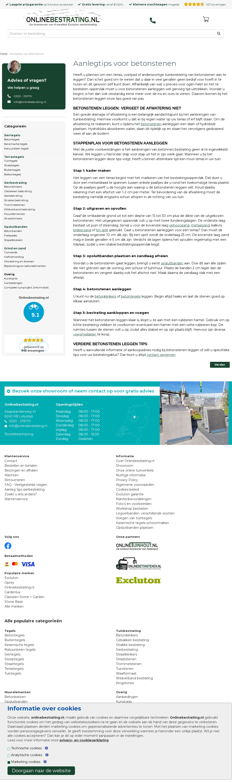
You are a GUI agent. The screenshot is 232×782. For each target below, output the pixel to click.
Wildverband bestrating (19, 209)
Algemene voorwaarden (135, 485)
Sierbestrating (15, 182)
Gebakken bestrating (18, 191)
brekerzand (82, 230)
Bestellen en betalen (21, 466)
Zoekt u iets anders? (21, 494)
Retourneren (15, 480)
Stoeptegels (11, 165)
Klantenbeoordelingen (133, 499)
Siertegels (12, 135)
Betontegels (11, 139)
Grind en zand (15, 248)
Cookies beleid (127, 489)
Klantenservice (16, 499)
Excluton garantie (130, 494)
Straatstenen (126, 659)
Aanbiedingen (13, 283)
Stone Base (14, 602)
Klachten (12, 475)
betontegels (130, 296)
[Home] (62, 18)
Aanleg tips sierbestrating (25, 489)
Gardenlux (12, 592)
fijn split (102, 230)
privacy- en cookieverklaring (84, 740)
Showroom (124, 466)
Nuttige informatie (131, 475)
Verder (220, 364)
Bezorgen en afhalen (21, 470)
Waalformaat (126, 673)
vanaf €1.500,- (103, 4)
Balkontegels (12, 174)
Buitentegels (12, 169)
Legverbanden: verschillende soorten (145, 513)
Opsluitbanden (15, 226)
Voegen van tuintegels (134, 518)
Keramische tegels (15, 144)
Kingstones (125, 683)
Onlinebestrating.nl (19, 587)
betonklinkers (105, 296)
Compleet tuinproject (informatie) (26, 287)
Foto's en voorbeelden (134, 504)
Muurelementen (14, 214)
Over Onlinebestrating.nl (135, 461)
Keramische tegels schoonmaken (142, 523)
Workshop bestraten (132, 508)
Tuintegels (10, 160)
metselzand (200, 225)
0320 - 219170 (23, 96)
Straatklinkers (13, 218)
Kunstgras (10, 278)
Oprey (9, 583)
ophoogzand (179, 225)
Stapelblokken (13, 240)
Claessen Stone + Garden (24, 597)
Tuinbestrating (128, 631)
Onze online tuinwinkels (135, 470)
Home (3, 53)
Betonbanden (13, 231)
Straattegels (14, 664)
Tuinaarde (10, 252)
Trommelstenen (14, 204)
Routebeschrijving (19, 434)
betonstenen (151, 124)
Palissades (10, 235)
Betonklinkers (13, 186)
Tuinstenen (125, 669)
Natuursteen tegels (16, 148)
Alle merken (14, 606)
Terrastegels (14, 157)
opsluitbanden (172, 263)
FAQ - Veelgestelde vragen (26, 485)
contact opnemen (161, 355)
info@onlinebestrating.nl (30, 102)
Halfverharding (14, 256)
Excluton (53, 4)
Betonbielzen (15, 697)
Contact (11, 461)
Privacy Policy (127, 480)
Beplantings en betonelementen (25, 266)
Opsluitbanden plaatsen (134, 528)
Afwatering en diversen (19, 261)
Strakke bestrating (16, 200)
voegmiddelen (84, 334)
